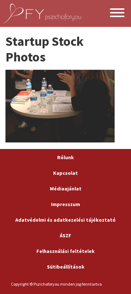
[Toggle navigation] (117, 13)
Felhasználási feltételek (65, 251)
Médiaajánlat (66, 188)
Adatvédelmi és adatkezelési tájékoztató (65, 220)
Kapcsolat (65, 173)
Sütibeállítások (65, 266)
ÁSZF (65, 235)
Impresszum (65, 204)
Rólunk (65, 157)
